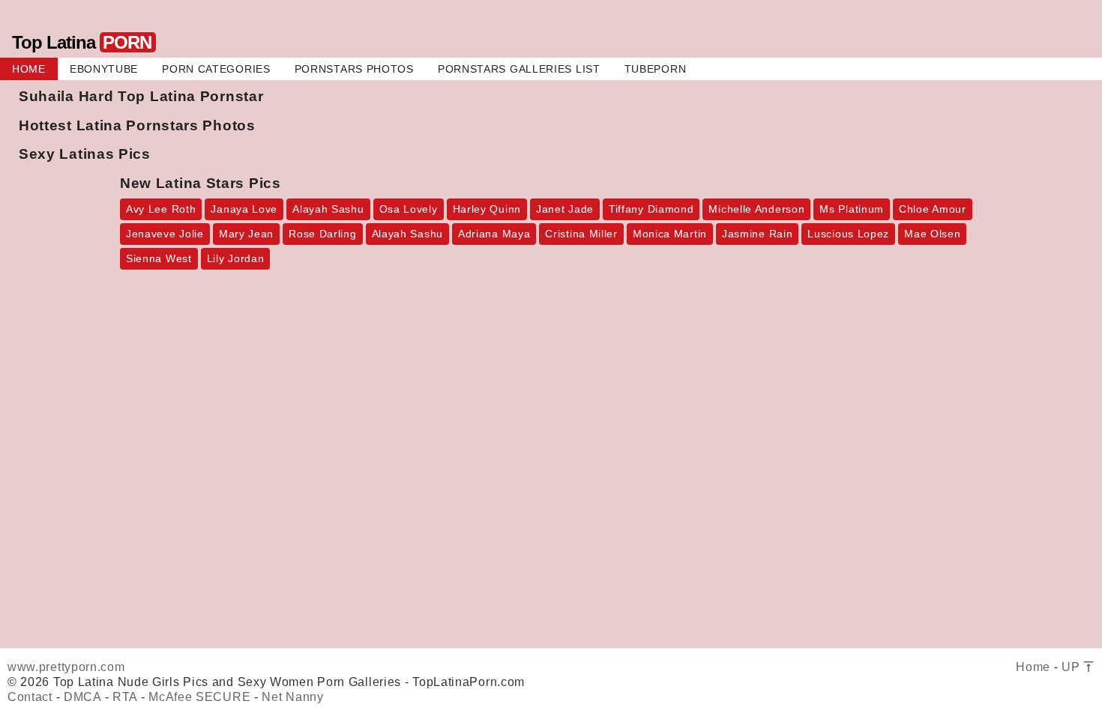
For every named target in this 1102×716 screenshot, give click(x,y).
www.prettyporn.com (66, 667)
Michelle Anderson (756, 209)
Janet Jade (565, 209)
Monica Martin (670, 234)
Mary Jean (246, 234)
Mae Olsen (932, 234)
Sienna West (159, 258)
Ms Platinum (851, 209)
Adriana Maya (494, 234)
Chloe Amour (932, 209)
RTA (124, 697)
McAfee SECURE (199, 697)
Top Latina (81, 42)
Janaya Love (244, 209)
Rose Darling (322, 234)
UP (1072, 667)
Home (1033, 667)
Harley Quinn (487, 209)
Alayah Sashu (328, 209)
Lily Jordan (236, 258)
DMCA (82, 697)
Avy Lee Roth (161, 209)
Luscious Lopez (848, 234)
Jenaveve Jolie (165, 234)
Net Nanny (292, 697)
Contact (29, 697)
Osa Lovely (408, 209)
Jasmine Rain (757, 234)
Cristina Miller (581, 234)
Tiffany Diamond (651, 209)
